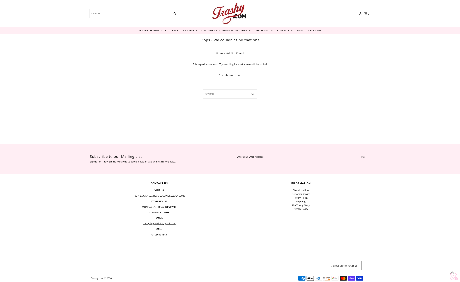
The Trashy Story (301, 205)
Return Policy (301, 197)
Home (219, 53)
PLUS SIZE (283, 30)
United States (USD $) (344, 265)
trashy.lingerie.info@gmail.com (159, 223)
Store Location (301, 190)
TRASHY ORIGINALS (151, 30)
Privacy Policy (301, 208)
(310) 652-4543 (159, 234)
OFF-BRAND (262, 30)
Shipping (300, 201)
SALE (300, 30)
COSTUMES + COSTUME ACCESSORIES (224, 30)
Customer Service (300, 194)
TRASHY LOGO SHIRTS (183, 30)
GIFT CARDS (314, 30)
